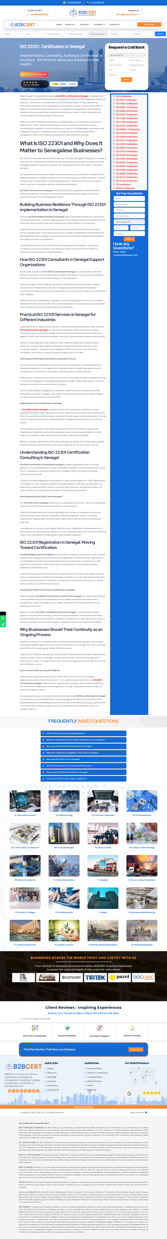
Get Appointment (126, 14)
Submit (160, 34)
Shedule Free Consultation (33, 74)
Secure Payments (67, 1035)
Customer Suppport (100, 1036)
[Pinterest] (33, 1091)
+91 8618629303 (39, 14)
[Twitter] (21, 1091)
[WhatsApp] (3, 618)
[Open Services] (89, 24)
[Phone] (3, 624)
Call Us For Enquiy (132, 1035)
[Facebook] (9, 1091)
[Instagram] (13, 1091)
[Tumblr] (29, 1091)
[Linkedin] (17, 1091)
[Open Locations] (104, 24)
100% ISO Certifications (35, 1035)
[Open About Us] (75, 24)
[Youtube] (25, 1091)
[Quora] (37, 1091)
